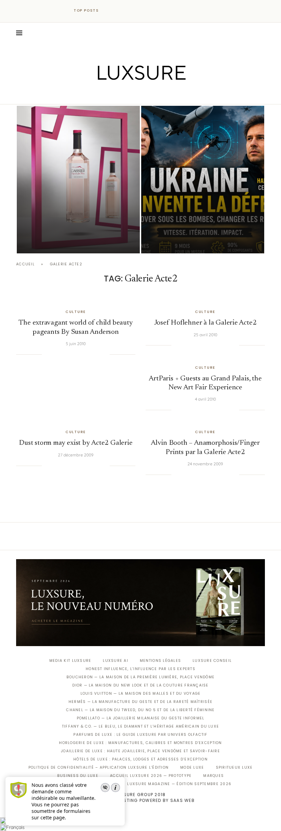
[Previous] (110, 10)
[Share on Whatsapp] (83, 354)
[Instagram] (136, 94)
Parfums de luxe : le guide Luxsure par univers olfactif (140, 734)
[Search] (261, 33)
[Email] (165, 94)
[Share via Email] (104, 354)
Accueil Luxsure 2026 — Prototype (151, 775)
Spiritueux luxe (234, 767)
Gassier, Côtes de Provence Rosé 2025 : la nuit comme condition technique (73, 224)
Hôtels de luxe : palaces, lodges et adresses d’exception (140, 759)
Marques (213, 775)
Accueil (25, 264)
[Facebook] (117, 94)
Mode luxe (192, 767)
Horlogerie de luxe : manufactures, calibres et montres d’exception (140, 742)
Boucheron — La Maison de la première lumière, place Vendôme (140, 677)
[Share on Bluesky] (97, 354)
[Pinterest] (145, 94)
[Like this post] (47, 354)
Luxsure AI (115, 660)
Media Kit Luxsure (70, 660)
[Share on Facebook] (55, 354)
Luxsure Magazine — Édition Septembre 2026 (179, 783)
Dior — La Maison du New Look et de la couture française (140, 685)
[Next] (119, 10)
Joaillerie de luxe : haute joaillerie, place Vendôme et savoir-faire (140, 751)
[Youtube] (155, 94)
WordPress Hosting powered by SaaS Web (140, 800)
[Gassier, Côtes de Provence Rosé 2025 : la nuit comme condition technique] (78, 179)
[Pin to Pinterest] (69, 354)
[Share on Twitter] (62, 354)
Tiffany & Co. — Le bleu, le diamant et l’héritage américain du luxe (140, 726)
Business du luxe (77, 775)
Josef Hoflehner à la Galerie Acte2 (205, 323)
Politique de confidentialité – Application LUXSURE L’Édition (98, 767)
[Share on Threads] (90, 354)
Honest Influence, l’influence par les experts (140, 668)
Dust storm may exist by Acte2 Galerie (75, 443)
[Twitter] (126, 94)
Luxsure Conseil (212, 660)
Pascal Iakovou (52, 241)
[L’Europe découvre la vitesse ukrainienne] (202, 179)
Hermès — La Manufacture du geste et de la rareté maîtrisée (140, 701)
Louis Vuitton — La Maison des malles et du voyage (141, 693)
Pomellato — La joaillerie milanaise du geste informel (141, 718)
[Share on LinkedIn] (76, 354)
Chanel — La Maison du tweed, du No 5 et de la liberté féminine (140, 710)
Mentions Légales (160, 660)
